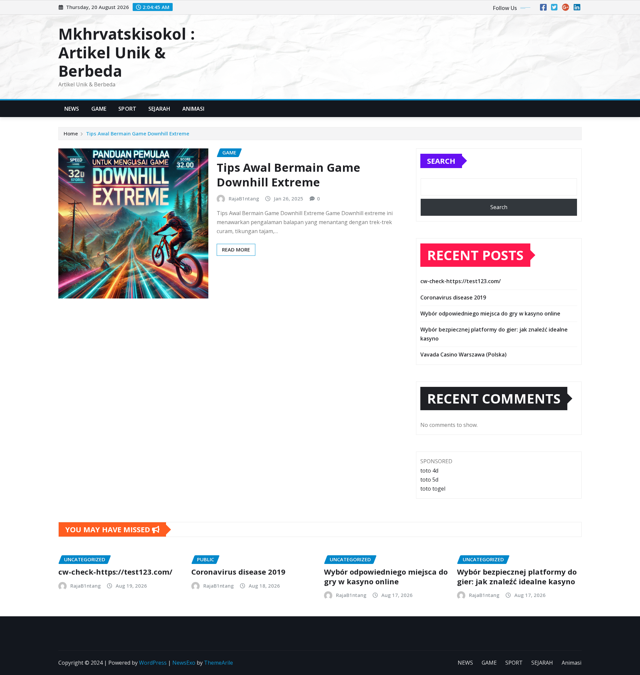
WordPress (153, 662)
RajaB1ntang (244, 198)
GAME (99, 108)
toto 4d (429, 470)
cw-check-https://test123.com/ (460, 281)
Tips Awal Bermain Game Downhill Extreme (137, 133)
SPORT (127, 108)
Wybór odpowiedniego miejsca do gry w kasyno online (490, 313)
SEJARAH (159, 108)
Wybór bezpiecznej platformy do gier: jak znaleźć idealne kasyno (517, 576)
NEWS (71, 108)
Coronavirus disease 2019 (453, 297)
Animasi (193, 108)
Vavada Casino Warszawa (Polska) (463, 354)
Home (71, 133)
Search (441, 161)
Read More (236, 249)
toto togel (432, 488)
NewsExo (183, 662)
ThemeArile (218, 662)
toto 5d (429, 479)
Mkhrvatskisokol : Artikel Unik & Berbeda (126, 52)
